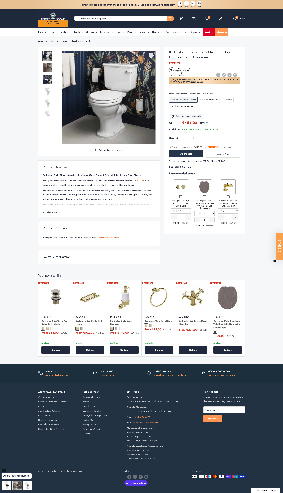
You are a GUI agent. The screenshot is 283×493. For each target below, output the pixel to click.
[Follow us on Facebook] (129, 477)
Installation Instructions (109, 237)
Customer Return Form (93, 410)
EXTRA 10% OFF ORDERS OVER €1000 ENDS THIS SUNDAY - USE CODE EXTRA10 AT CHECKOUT (128, 5)
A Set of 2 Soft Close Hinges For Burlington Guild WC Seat (228, 203)
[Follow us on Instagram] (135, 477)
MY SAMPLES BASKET (266, 490)
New (186, 31)
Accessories (171, 31)
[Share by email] (235, 75)
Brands (194, 31)
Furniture (64, 31)
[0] (206, 18)
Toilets (77, 31)
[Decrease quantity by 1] (185, 138)
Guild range (138, 180)
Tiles (51, 31)
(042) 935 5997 (142, 416)
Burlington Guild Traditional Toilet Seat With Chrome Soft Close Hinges (204, 204)
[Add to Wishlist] (151, 55)
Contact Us (43, 406)
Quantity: (173, 137)
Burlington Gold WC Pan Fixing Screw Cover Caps (181, 203)
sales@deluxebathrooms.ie (145, 422)
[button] (279, 246)
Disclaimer (87, 433)
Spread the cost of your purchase (170, 375)
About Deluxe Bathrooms (49, 410)
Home (40, 41)
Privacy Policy (89, 424)
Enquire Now (222, 154)
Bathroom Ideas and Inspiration (53, 401)
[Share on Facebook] (218, 75)
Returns (86, 401)
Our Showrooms (46, 397)
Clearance (222, 31)
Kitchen (143, 31)
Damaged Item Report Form (96, 415)
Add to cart (186, 153)
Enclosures (105, 31)
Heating (155, 31)
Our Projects (44, 415)
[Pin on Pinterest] (224, 75)
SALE (207, 31)
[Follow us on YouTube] (146, 477)
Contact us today (108, 375)
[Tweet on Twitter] (229, 75)
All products (51, 41)
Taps (119, 31)
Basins (130, 31)
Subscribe (213, 418)
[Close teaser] (274, 261)
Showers (90, 31)
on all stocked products (56, 375)
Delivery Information (47, 420)
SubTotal (174, 166)
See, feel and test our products (222, 375)
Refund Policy (89, 406)
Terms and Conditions (93, 429)
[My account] (220, 18)
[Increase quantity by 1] (201, 138)
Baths (40, 31)
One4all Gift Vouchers (48, 424)
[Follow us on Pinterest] (141, 477)
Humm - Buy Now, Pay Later (51, 429)
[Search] (170, 18)
